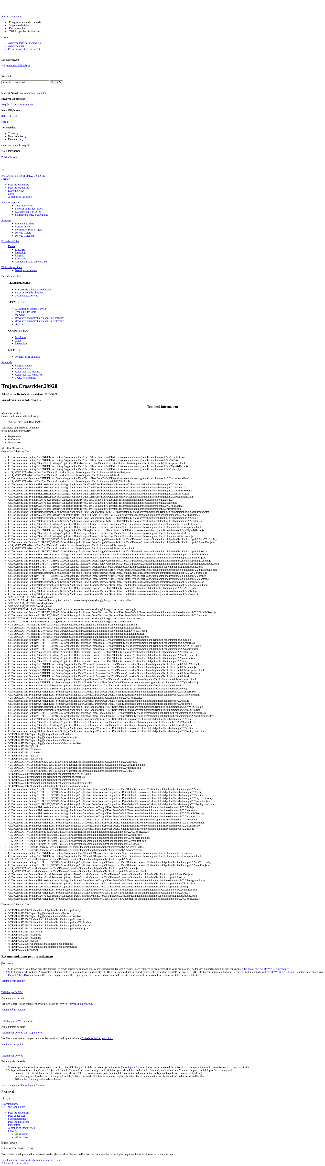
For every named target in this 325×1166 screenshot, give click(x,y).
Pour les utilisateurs (18, 1121)
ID (43, 175)
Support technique (19, 25)
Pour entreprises (16, 1115)
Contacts (12, 1130)
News (11, 193)
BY (40, 175)
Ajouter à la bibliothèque (17, 65)
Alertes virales (22, 368)
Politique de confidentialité (15, 1163)
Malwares (20, 314)
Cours (18, 340)
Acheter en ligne (17, 46)
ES (17, 175)
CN (8, 175)
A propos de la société (20, 196)
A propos (20, 249)
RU (3, 175)
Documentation (17, 28)
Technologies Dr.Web (26, 295)
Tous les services (24, 205)
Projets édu (21, 343)
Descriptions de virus (26, 270)
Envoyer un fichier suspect (29, 208)
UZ (36, 175)
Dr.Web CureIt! (23, 232)
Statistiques (21, 258)
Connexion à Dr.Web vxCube (31, 261)
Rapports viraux (23, 365)
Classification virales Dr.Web (30, 308)
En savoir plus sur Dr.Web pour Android (23, 1085)
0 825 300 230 (9, 116)
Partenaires (14, 1124)
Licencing (20, 252)
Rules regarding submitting (32, 93)
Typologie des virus (25, 311)
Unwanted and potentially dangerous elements (39, 321)
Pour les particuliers (18, 184)
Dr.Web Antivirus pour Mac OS (76, 1003)
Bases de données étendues (29, 292)
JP (27, 175)
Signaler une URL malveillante (31, 214)
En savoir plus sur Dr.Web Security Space (266, 968)
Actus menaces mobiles (27, 371)
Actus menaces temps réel (28, 374)
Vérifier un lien (23, 226)
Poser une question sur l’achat (24, 49)
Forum (4, 121)
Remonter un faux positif (28, 211)
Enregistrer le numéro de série (25, 22)
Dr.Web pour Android (133, 1067)
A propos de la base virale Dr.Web (33, 289)
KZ (31, 175)
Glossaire (20, 324)
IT (24, 175)
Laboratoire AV (16, 190)
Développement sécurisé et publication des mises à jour (30, 1160)
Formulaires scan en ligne (28, 229)
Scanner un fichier (24, 223)
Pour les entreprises (18, 187)
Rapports (20, 255)
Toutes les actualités (25, 377)
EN (12, 175)
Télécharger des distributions (24, 31)
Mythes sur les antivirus (27, 356)
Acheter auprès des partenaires (24, 42)
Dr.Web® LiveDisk (281, 972)
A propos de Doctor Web (21, 1127)
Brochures (20, 337)
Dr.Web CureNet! (24, 235)
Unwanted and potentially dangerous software (39, 317)
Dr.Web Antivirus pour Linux (97, 1038)
